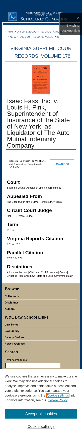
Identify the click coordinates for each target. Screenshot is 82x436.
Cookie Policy (57, 400)
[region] (41, 402)
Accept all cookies (41, 414)
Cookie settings (58, 395)
